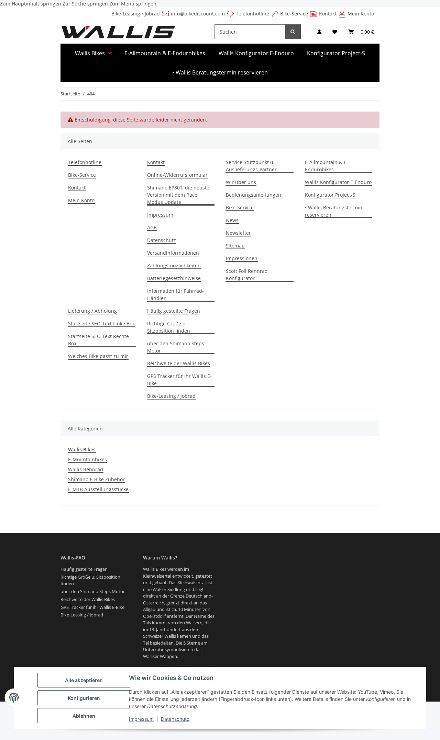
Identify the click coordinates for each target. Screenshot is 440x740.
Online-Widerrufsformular (177, 175)
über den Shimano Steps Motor (175, 347)
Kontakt (328, 13)
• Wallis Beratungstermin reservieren (220, 72)
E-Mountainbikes (87, 459)
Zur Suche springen (86, 3)
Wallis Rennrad (85, 469)
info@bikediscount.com (198, 13)
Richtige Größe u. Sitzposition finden (168, 327)
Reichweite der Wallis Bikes (178, 363)
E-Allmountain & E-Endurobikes (164, 53)
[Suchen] (293, 31)
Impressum (141, 719)
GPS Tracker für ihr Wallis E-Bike (179, 379)
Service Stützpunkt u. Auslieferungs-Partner (251, 166)
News (232, 220)
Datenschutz (175, 719)
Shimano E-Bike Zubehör (96, 479)
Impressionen (241, 258)
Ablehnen (84, 716)
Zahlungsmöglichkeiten (174, 265)
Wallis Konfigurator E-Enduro (256, 53)
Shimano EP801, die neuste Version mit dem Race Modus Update (178, 194)
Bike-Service (294, 13)
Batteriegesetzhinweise (174, 278)
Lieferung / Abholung (92, 311)
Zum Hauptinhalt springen (31, 3)
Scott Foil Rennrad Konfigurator (247, 274)
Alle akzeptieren (84, 680)
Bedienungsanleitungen (253, 195)
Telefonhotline (252, 13)
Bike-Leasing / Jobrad (135, 13)
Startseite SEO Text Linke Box (101, 323)
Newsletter (238, 233)
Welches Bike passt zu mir (98, 356)
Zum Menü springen (132, 3)
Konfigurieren (84, 698)
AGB (152, 227)
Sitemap (235, 245)
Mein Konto (361, 13)
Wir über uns (241, 182)
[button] (319, 32)
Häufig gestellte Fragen (173, 311)
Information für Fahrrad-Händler (175, 294)
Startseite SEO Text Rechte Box (98, 340)
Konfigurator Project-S (336, 53)
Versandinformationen (173, 253)
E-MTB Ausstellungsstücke (98, 489)
